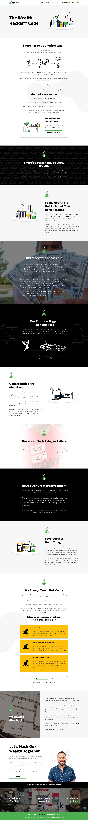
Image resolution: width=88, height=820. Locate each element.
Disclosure (61, 817)
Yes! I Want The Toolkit (53, 132)
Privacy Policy (54, 817)
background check (42, 679)
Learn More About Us (44, 800)
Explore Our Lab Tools (73, 800)
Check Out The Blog (14, 800)
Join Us (17, 776)
